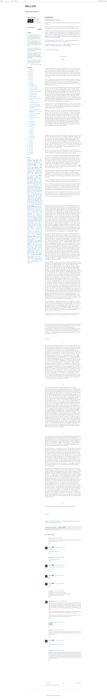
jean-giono (35, 195)
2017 (30, 140)
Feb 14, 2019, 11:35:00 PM (61, 601)
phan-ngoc (32, 228)
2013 (30, 147)
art (38, 165)
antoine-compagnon (32, 164)
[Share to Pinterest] (65, 527)
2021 (30, 78)
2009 (30, 154)
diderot (35, 179)
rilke (41, 231)
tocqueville (38, 249)
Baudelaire (47, 24)
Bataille (59, 34)
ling (41, 201)
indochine (35, 194)
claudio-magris (32, 175)
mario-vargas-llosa (38, 206)
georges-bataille (30, 186)
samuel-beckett (30, 239)
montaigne (29, 212)
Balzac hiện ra (32, 115)
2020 (30, 79)
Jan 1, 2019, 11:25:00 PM (59, 557)
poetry (54, 529)
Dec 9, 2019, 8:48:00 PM (59, 640)
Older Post (79, 683)
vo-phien (36, 256)
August (31, 126)
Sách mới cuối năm (33, 89)
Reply (49, 542)
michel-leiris (29, 210)
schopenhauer (30, 240)
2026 (30, 69)
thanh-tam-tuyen (38, 245)
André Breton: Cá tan (33, 86)
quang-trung (37, 230)
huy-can (38, 192)
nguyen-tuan (37, 217)
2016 (30, 142)
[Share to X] (62, 527)
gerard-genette (30, 187)
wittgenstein (29, 261)
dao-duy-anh (35, 178)
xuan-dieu (37, 261)
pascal (36, 223)
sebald (30, 241)
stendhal (29, 244)
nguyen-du (40, 215)
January (31, 138)
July (30, 128)
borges (28, 170)
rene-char (37, 231)
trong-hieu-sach (31, 251)
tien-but (31, 249)
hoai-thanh (39, 191)
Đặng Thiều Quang (52, 601)
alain (34, 161)
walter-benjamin (38, 259)
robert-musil (31, 233)
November (32, 121)
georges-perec (38, 186)
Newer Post (47, 683)
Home (63, 683)
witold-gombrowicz (35, 260)
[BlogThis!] (60, 527)
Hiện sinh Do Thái (33, 94)
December (32, 84)
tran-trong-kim (37, 250)
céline (40, 177)
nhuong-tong (39, 220)
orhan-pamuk (30, 223)
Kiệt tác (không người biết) (34, 113)
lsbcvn (30, 203)
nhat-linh (31, 220)
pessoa (34, 225)
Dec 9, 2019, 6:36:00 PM (59, 630)
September (32, 124)
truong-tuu (34, 253)
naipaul (37, 212)
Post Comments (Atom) (54, 685)
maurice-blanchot (32, 207)
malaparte (33, 204)
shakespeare (37, 241)
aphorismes (30, 165)
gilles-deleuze (39, 187)
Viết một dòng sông (33, 93)
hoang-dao (32, 192)
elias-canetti (33, 183)
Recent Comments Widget (37, 64)
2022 (30, 76)
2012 (30, 148)
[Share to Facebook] (63, 527)
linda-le (36, 201)
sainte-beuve (37, 237)
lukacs (36, 203)
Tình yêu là (31, 100)
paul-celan (36, 224)
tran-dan (29, 250)
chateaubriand (37, 172)
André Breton (47, 40)
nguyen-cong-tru (32, 215)
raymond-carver (30, 231)
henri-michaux (31, 190)
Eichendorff (31, 107)
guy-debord (39, 188)
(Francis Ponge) (66, 521)
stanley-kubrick (37, 242)
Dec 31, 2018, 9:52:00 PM (57, 538)
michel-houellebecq (37, 209)
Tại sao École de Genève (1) (35, 104)
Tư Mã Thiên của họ (33, 102)
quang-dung (29, 230)
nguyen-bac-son (38, 214)
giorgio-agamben (33, 188)
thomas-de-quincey (38, 247)
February (31, 136)
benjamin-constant (31, 168)
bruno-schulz (35, 170)
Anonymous (29, 35)
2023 (30, 74)
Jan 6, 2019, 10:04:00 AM (59, 591)
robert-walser (39, 233)
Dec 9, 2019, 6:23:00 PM (59, 622)
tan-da (30, 245)
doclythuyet (36, 181)
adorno (28, 161)
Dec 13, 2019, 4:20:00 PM (59, 650)
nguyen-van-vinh (38, 219)
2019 (30, 81)
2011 (30, 150)
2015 (30, 143)
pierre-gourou (32, 229)
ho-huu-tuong (32, 191)
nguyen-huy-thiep (32, 216)
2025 (30, 71)
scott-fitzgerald (39, 240)
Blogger (58, 695)
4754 (37, 159)
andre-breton (50, 529)
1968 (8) (31, 119)
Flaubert (37, 160)
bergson (38, 168)
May (31, 131)
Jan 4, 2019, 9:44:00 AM (58, 575)
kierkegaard (36, 200)
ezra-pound (36, 185)
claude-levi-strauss (38, 173)
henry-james (39, 190)
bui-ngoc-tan (34, 171)
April (31, 133)
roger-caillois (32, 234)
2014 (30, 145)
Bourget (55, 34)
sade (31, 237)
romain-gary (39, 236)
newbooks (29, 214)
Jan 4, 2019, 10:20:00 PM (59, 583)
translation (58, 529)
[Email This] (59, 527)
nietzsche (32, 221)
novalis (39, 221)
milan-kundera (34, 211)
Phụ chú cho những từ (33, 87)
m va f (39, 60)
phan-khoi (39, 226)
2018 (30, 83)
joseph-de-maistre (36, 197)
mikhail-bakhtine (38, 210)
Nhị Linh (30, 6)
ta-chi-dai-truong (38, 244)
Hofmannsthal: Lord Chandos (35, 91)
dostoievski (29, 182)
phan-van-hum (39, 228)
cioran (28, 173)
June (31, 129)
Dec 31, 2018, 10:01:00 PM (59, 547)
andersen (29, 163)
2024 (30, 72)
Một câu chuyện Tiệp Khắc (34, 106)
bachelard (29, 167)
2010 (30, 152)
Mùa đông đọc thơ (33, 117)
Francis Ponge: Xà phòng (34, 109)
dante (30, 178)
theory (32, 246)
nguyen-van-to (29, 219)
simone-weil (29, 242)
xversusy (29, 262)
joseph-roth (29, 199)
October (31, 122)
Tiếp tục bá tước (32, 96)
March (31, 134)
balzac (36, 167)
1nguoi (28, 159)
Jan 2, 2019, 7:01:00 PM (58, 565)
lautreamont (29, 201)
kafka (35, 199)
